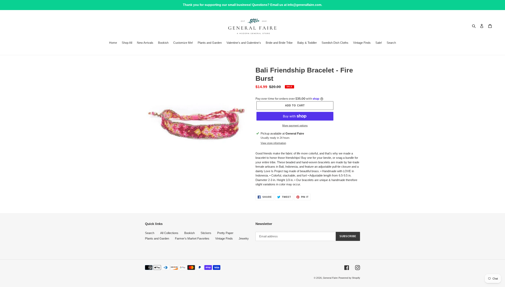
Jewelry (244, 238)
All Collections (169, 233)
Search (149, 233)
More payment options (295, 125)
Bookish (189, 233)
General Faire (330, 278)
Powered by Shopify (349, 278)
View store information (273, 143)
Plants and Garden (157, 238)
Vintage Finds (224, 238)
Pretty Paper (225, 233)
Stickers (206, 233)
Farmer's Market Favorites (192, 238)
